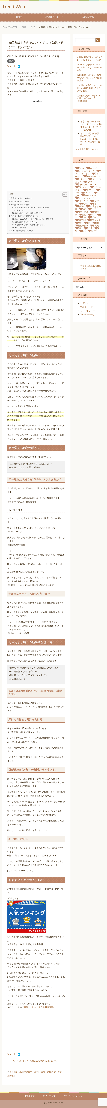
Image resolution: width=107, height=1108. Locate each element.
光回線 (81, 206)
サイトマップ (49, 1096)
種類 (97, 223)
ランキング (83, 201)
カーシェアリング (86, 171)
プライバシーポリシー (74, 1096)
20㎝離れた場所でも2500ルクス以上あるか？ (32, 208)
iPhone (81, 168)
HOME (19, 17)
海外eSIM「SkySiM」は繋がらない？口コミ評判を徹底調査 (89, 78)
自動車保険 (83, 226)
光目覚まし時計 (37, 1061)
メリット (88, 193)
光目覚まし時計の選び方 (21, 205)
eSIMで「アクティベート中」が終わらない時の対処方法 (89, 67)
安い (92, 215)
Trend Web (13, 6)
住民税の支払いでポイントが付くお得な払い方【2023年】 (89, 98)
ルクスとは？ (23, 210)
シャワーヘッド (93, 176)
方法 (84, 217)
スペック (82, 179)
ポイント (90, 190)
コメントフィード (88, 311)
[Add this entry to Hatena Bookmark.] (19, 66)
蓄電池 (96, 226)
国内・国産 (83, 212)
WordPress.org (87, 314)
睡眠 (11, 61)
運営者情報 (29, 1096)
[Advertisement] (36, 126)
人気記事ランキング (53, 17)
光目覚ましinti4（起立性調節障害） (38, 1007)
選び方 (54, 1061)
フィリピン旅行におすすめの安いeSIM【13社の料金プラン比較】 (89, 88)
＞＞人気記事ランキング (86, 149)
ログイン (84, 303)
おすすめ (17, 1061)
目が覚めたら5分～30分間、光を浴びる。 (31, 225)
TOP (12, 27)
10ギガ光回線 (87, 17)
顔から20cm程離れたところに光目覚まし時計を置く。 (36, 219)
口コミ (93, 209)
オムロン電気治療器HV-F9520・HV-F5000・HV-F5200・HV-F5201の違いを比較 (90, 139)
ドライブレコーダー (87, 184)
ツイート (11, 66)
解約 (80, 228)
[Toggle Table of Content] (64, 194)
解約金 (89, 228)
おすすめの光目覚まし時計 (22, 231)
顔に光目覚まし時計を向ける (26, 222)
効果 (47, 1061)
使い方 (25, 1061)
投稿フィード (86, 307)
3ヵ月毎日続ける (21, 228)
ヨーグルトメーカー (87, 198)
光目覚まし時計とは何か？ (22, 198)
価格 (94, 204)
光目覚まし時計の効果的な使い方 (24, 216)
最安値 (93, 217)
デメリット (91, 182)
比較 (88, 223)
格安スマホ (95, 220)
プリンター (83, 187)
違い (84, 231)
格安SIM (82, 220)
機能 (80, 223)
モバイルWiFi (90, 195)
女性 (84, 215)
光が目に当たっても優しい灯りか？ (28, 213)
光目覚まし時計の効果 (20, 201)
